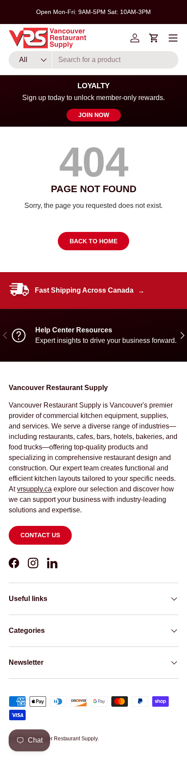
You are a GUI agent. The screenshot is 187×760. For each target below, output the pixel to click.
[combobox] (93, 60)
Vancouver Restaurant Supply (62, 739)
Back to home (93, 241)
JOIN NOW (93, 114)
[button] (154, 38)
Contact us (40, 535)
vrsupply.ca (34, 489)
